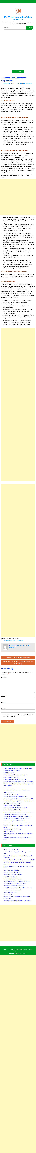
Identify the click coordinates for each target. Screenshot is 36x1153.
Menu (20, 72)
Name (3, 696)
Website (3, 708)
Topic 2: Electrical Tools (10, 892)
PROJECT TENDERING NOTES (12, 849)
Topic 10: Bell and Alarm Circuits (12, 874)
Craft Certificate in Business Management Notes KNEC (19, 860)
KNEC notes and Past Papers (24, 83)
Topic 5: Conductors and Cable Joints (13, 885)
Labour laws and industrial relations (13, 640)
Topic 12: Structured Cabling (11, 870)
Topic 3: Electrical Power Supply (12, 890)
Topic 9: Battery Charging (10, 877)
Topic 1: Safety (7, 894)
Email (3, 702)
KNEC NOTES (23, 953)
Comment (4, 677)
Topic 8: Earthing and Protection (12, 879)
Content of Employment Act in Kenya (18, 658)
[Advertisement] (18, 50)
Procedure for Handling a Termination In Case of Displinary (18, 662)
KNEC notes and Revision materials (18, 18)
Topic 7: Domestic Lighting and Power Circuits (16, 881)
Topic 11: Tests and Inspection (12, 872)
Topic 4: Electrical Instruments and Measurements (17, 888)
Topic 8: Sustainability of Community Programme (17, 900)
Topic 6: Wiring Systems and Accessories (14, 883)
